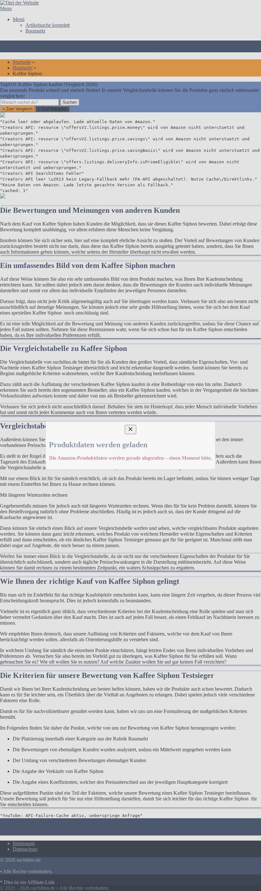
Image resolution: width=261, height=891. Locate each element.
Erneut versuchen (29, 510)
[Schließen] (130, 381)
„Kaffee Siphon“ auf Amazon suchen (51, 459)
